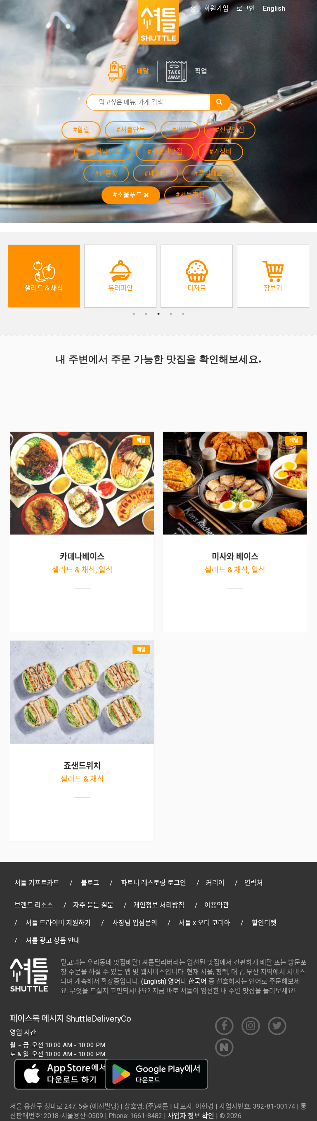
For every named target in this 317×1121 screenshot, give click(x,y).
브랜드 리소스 (33, 905)
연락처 (253, 883)
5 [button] (183, 314)
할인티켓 (264, 923)
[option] (44, 276)
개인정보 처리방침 (159, 905)
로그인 (246, 8)
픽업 (201, 71)
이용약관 (216, 905)
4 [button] (171, 314)
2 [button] (146, 314)
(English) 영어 (160, 981)
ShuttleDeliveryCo (98, 1019)
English (274, 8)
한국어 (197, 981)
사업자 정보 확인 (191, 1116)
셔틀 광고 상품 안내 (53, 940)
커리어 (215, 883)
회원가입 (216, 8)
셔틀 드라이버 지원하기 (58, 923)
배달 (143, 71)
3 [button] (158, 314)
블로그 (90, 883)
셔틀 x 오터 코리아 (204, 923)
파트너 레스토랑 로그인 (153, 883)
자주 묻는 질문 (93, 905)
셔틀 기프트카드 (36, 883)
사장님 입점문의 (134, 923)
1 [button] (134, 314)
